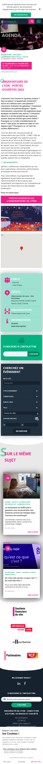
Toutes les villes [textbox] (10, 413)
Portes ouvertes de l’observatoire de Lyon (21, 199)
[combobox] (21, 413)
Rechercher (21, 431)
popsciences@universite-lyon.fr (21, 726)
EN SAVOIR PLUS (21, 15)
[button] (21, 249)
